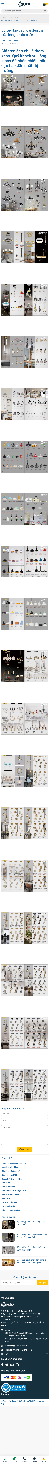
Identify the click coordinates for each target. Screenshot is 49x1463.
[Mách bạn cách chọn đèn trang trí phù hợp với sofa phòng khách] (8, 1262)
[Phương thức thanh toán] (16, 1377)
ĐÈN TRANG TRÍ (8, 1187)
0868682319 (22, 1346)
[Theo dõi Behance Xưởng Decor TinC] (12, 1365)
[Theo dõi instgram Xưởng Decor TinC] (17, 1365)
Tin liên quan (9, 1217)
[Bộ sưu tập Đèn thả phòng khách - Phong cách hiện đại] (8, 1237)
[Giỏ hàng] (44, 4)
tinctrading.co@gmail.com (21, 1350)
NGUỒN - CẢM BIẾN (10, 1202)
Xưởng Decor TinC (26, 1401)
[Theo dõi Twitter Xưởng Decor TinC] (6, 1365)
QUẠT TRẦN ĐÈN (8, 1206)
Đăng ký (42, 1282)
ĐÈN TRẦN (6, 1183)
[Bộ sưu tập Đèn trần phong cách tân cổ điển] (8, 1224)
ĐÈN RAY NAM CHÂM (10, 1195)
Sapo (3, 1404)
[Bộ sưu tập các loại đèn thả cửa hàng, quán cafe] (8, 1250)
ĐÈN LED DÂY (7, 1199)
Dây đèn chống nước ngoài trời (14, 1163)
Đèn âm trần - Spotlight (11, 1210)
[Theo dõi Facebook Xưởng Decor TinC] (2, 1365)
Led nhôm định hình (10, 1167)
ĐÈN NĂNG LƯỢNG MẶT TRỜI (14, 1191)
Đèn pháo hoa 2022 (9, 1175)
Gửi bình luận (25, 1149)
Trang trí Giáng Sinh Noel (12, 1179)
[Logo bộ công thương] (13, 1388)
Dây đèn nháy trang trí (11, 1171)
